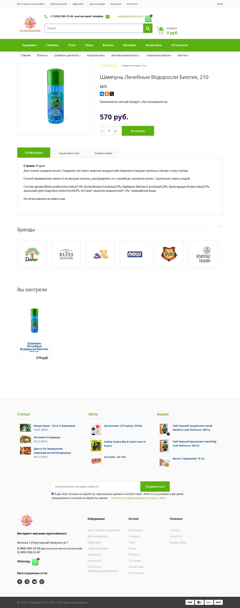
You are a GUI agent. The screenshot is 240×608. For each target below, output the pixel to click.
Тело (132, 542)
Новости (176, 536)
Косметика (136, 567)
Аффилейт (78, 4)
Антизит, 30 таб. (115, 457)
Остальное (136, 573)
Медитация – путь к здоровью (54, 425)
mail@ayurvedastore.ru (130, 16)
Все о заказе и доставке (30, 4)
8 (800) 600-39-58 (28, 548)
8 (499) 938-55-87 (28, 552)
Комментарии (103, 153)
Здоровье (135, 530)
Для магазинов (58, 4)
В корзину (138, 131)
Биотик (182, 55)
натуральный (95, 55)
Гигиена (134, 536)
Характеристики (69, 153)
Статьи (175, 530)
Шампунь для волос (66, 55)
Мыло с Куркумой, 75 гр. (189, 458)
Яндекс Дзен (178, 542)
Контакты (132, 4)
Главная (25, 55)
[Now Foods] (135, 254)
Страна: (29, 166)
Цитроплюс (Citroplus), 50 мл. (123, 425)
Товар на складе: (131, 65)
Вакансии (116, 4)
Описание (34, 152)
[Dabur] (32, 254)
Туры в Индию (97, 4)
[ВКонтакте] (102, 94)
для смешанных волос (124, 55)
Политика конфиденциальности (102, 569)
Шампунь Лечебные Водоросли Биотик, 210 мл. (34, 347)
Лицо (132, 548)
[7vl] (100, 254)
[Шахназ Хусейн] (203, 254)
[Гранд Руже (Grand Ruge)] (169, 254)
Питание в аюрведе (47, 437)
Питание (135, 561)
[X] (112, 94)
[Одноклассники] (107, 94)
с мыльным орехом (158, 55)
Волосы (41, 55)
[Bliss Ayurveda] (66, 254)
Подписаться (155, 486)
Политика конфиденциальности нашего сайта (138, 498)
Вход (220, 4)
